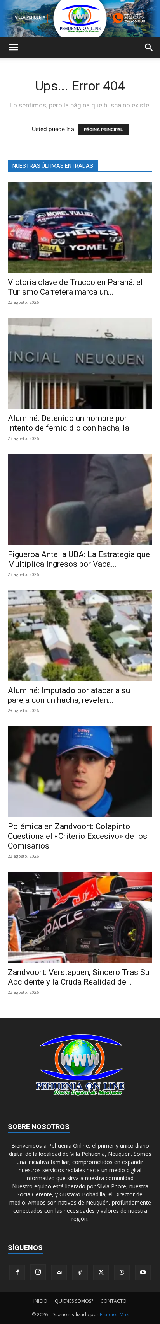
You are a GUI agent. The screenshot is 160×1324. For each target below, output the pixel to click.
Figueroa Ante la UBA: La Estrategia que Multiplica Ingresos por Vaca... (79, 559)
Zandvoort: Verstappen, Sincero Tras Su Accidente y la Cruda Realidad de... (79, 977)
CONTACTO (114, 1301)
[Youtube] (143, 1272)
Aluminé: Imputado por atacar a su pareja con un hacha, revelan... (69, 695)
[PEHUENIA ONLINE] (80, 18)
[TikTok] (80, 1272)
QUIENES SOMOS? (74, 1301)
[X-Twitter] (101, 1272)
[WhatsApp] (122, 1272)
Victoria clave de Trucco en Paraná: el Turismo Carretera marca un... (75, 287)
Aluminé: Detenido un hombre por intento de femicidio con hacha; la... (71, 423)
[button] (13, 47)
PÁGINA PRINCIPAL (103, 129)
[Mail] (59, 1272)
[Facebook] (17, 1272)
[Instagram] (38, 1272)
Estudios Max (114, 1314)
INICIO (40, 1301)
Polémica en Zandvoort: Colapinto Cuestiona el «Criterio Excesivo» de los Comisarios (77, 836)
